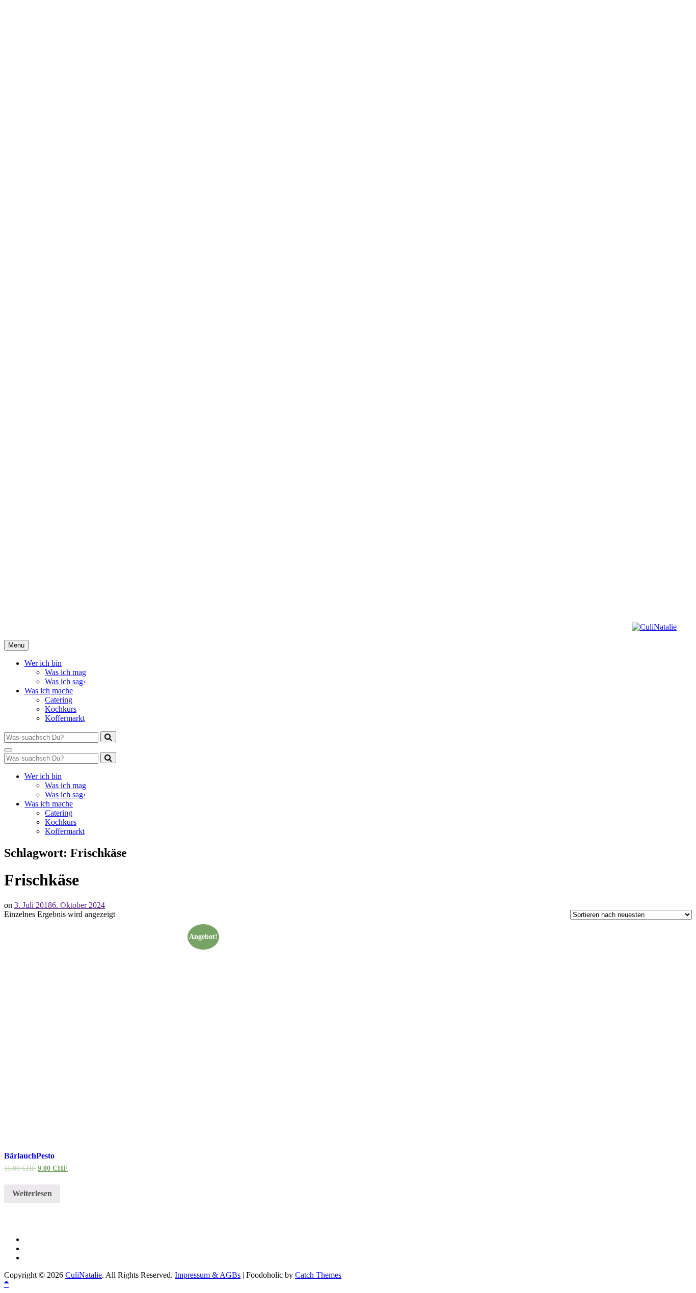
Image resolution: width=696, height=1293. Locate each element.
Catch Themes (318, 1275)
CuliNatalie (83, 1275)
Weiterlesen (32, 1193)
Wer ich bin (43, 663)
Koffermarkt (65, 718)
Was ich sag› (65, 681)
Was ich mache (48, 690)
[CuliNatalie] (654, 627)
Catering (58, 699)
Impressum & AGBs (207, 1275)
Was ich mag (65, 672)
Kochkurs (60, 709)
